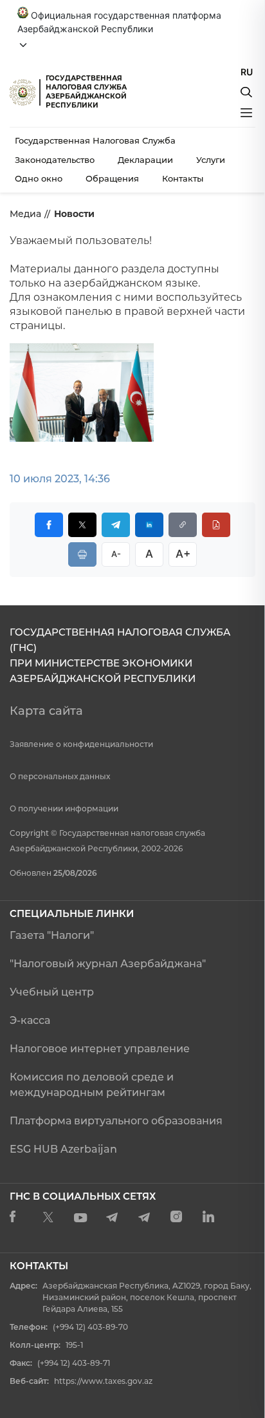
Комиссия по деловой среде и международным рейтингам (92, 1085)
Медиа (25, 214)
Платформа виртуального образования (116, 1121)
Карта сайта (46, 711)
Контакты (182, 178)
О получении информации (64, 808)
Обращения (112, 178)
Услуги (210, 160)
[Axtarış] (246, 92)
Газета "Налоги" (52, 935)
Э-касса (30, 1020)
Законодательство (55, 160)
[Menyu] (246, 113)
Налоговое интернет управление (100, 1049)
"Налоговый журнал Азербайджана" (108, 964)
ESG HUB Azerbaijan (63, 1149)
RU (247, 71)
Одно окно (38, 178)
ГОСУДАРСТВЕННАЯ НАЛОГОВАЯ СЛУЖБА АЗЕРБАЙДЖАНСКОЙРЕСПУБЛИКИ (86, 92)
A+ (183, 553)
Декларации (145, 160)
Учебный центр (52, 992)
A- (116, 554)
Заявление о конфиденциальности (81, 744)
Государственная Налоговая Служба (95, 140)
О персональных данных (60, 776)
